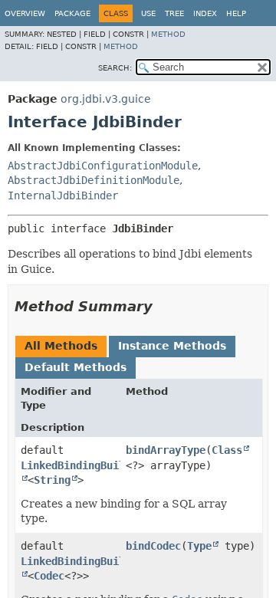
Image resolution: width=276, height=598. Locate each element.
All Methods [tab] (61, 346)
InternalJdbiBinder (63, 195)
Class (227, 450)
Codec (49, 576)
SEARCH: (115, 68)
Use (148, 13)
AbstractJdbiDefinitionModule (93, 180)
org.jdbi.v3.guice (106, 99)
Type (199, 546)
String (52, 480)
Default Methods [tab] (76, 367)
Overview (25, 13)
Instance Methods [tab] (172, 346)
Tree (174, 13)
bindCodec (153, 546)
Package (72, 13)
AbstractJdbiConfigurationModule (103, 165)
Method (168, 34)
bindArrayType (165, 450)
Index (205, 13)
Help (236, 13)
